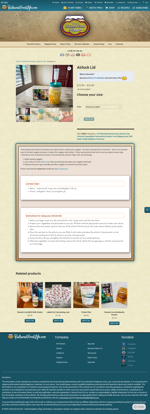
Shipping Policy (62, 362)
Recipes (59, 358)
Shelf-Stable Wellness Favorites (90, 139)
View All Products (28, 61)
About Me (91, 344)
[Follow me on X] (78, 54)
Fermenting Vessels (103, 136)
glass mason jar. (61, 169)
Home (18, 61)
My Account (92, 353)
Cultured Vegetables (85, 136)
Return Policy (92, 358)
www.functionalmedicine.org (87, 398)
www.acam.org (65, 398)
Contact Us (60, 353)
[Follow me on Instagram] (67, 54)
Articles (59, 348)
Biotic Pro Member (96, 78)
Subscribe (91, 362)
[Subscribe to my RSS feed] (88, 54)
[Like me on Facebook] (62, 54)
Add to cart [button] (30, 321)
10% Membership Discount (107, 134)
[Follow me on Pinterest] (83, 54)
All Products (60, 344)
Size (79, 107)
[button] (69, 68)
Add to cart (89, 119)
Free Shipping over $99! (122, 136)
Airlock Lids (41, 61)
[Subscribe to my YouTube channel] (73, 54)
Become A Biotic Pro (95, 348)
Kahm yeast (45, 162)
